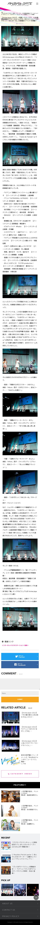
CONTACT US (8, 910)
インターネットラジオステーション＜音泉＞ (15, 645)
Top (2, 12)
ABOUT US (7, 903)
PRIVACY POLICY (10, 916)
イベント (21, 23)
